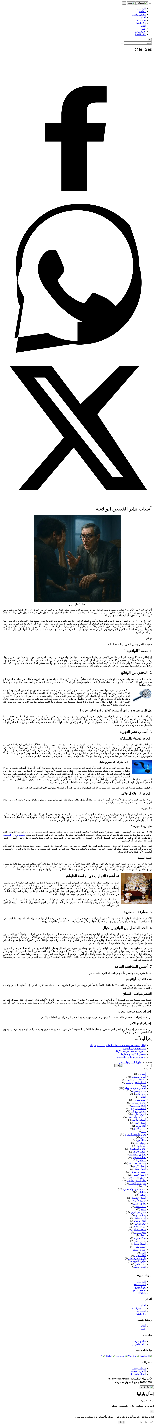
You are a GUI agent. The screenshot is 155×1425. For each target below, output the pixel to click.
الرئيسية (141, 1281)
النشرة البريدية (138, 1371)
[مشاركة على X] (77, 501)
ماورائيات (136, 1062)
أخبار (143, 1305)
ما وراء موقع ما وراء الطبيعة (131, 1057)
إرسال (121, 1422)
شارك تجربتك (139, 1368)
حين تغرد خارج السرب (134, 1048)
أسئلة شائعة (140, 1284)
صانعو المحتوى (138, 1290)
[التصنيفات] (142, 3)
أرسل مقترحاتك (138, 1374)
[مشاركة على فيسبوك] (77, 202)
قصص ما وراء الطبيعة (14, 835)
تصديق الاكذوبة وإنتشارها (133, 1054)
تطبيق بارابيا (140, 1341)
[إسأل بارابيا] (147, 1387)
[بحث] (131, 3)
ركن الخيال (140, 1314)
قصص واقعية (139, 1308)
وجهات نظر (125, 1062)
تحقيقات (141, 1311)
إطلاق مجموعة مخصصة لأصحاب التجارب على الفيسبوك (118, 1045)
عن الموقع (140, 1287)
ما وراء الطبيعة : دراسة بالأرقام (130, 1051)
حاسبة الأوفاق (139, 1344)
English (142, 1293)
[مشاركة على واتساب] (77, 352)
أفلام (143, 1326)
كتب (143, 1329)
